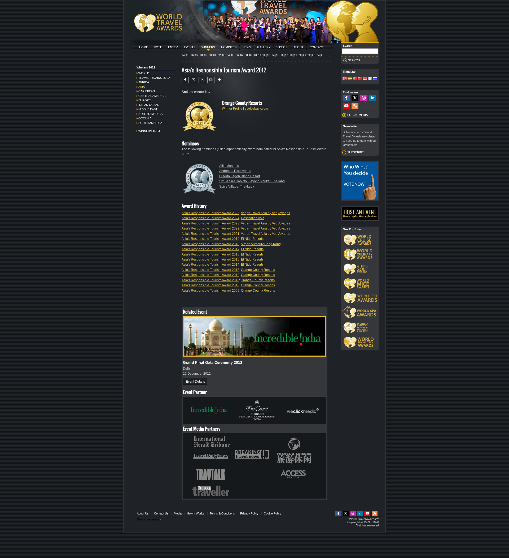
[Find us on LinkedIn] (372, 98)
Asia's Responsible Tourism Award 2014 (210, 264)
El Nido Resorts (252, 239)
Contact (317, 47)
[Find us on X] (355, 98)
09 (250, 55)
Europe (144, 100)
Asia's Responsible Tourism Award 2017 (210, 249)
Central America (151, 95)
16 (282, 55)
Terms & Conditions (222, 513)
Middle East (147, 109)
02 (219, 55)
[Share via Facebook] (185, 80)
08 (246, 55)
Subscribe (355, 152)
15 (277, 55)
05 (232, 55)
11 (259, 55)
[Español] (350, 79)
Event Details (195, 381)
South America (150, 122)
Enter (173, 47)
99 (205, 55)
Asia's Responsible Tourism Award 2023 (210, 223)
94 (183, 55)
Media (178, 513)
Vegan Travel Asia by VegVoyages (265, 213)
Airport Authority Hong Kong (261, 244)
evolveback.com (256, 108)
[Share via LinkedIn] (202, 80)
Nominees (228, 47)
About (298, 47)
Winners (208, 47)
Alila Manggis (229, 166)
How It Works (195, 513)
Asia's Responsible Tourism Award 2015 (210, 259)
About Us (143, 513)
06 (237, 55)
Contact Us (161, 513)
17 (286, 55)
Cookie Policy (272, 513)
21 (304, 55)
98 (201, 55)
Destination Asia (252, 218)
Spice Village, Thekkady (236, 186)
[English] (345, 79)
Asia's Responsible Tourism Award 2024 (210, 218)
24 (318, 55)
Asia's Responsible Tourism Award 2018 (210, 244)
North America (150, 113)
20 (300, 55)
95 (187, 55)
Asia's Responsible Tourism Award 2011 (210, 280)
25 (322, 55)
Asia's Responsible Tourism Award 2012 (210, 275)
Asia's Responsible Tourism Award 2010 (210, 285)
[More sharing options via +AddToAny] (219, 80)
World (143, 73)
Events (189, 47)
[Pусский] (375, 79)
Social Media (357, 114)
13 (268, 55)
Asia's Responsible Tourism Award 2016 (210, 254)
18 (291, 55)
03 (223, 55)
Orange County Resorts (258, 270)
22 (309, 55)
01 (214, 55)
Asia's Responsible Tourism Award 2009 (210, 290)
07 (241, 55)
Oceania (144, 118)
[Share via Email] (211, 80)
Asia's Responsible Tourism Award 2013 (210, 270)
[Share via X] (193, 80)
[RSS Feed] (355, 106)
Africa (143, 82)
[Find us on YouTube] (346, 106)
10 (255, 55)
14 (273, 55)
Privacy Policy (249, 513)
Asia (141, 86)
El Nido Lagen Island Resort (239, 176)
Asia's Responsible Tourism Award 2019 (210, 239)
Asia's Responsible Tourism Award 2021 (210, 234)
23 (313, 55)
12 (264, 55)
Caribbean (146, 91)
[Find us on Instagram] (363, 98)
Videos (282, 47)
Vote (158, 47)
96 (192, 55)
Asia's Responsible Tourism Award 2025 (210, 213)
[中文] (360, 79)
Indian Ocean (148, 104)
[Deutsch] (365, 79)
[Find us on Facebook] (346, 98)
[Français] (370, 79)
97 (196, 55)
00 (210, 55)
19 (295, 55)
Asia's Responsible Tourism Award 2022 (210, 228)
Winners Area (149, 131)
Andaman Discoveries (235, 171)
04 (228, 55)
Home (143, 47)
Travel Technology (154, 77)
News (247, 47)
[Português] (355, 79)
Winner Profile (232, 108)
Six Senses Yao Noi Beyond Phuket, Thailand (252, 181)
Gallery (263, 47)
